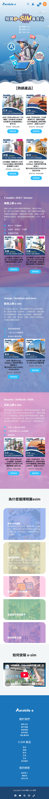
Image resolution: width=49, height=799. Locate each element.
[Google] (24, 796)
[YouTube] (20, 796)
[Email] (29, 796)
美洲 (24, 747)
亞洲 (24, 755)
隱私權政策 (24, 735)
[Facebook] (15, 796)
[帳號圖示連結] (33, 4)
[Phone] (34, 796)
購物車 (24, 775)
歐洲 (24, 752)
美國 (24, 750)
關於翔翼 (24, 727)
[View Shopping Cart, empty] (38, 5)
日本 (24, 758)
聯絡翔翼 (24, 729)
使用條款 (24, 732)
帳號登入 (24, 773)
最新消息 (24, 724)
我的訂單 (24, 778)
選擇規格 (12, 131)
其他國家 (24, 761)
